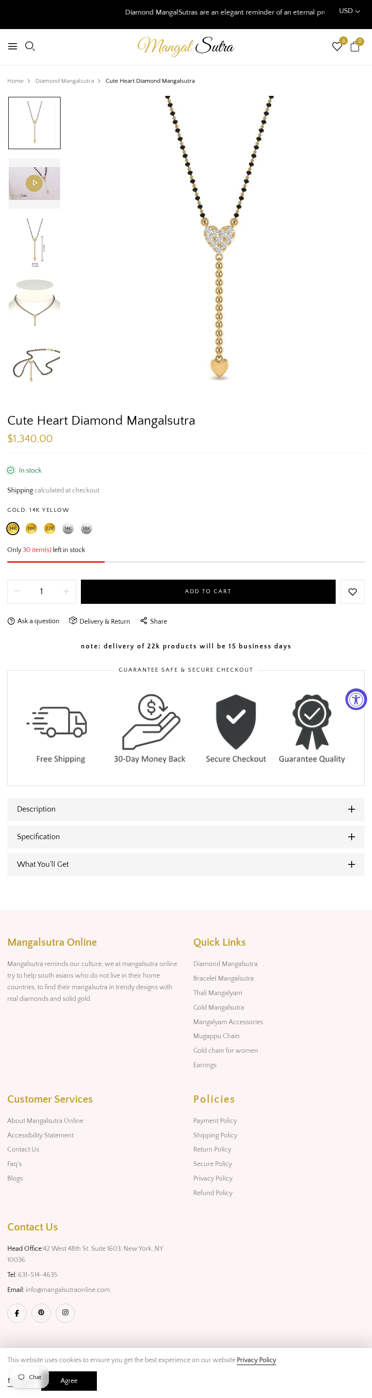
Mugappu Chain (216, 1036)
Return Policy (212, 1149)
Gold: (38, 510)
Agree (69, 1381)
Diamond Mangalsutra (225, 964)
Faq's (14, 1164)
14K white (68, 528)
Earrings (205, 1065)
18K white (86, 528)
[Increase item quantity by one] (66, 591)
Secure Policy (212, 1164)
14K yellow (12, 528)
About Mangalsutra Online (45, 1121)
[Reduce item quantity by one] (17, 591)
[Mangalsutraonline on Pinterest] (41, 1313)
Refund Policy (212, 1193)
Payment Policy (215, 1121)
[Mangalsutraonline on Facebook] (17, 1313)
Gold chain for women (225, 1051)
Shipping (20, 490)
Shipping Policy (215, 1135)
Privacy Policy (212, 1179)
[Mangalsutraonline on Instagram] (65, 1313)
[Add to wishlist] (353, 592)
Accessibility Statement (40, 1135)
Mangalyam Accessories (228, 1022)
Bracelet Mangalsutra (223, 979)
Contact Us (23, 1149)
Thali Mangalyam (217, 993)
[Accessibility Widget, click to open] (356, 699)
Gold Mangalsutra (218, 1008)
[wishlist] (337, 48)
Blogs (15, 1179)
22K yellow (49, 528)
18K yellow (31, 528)
